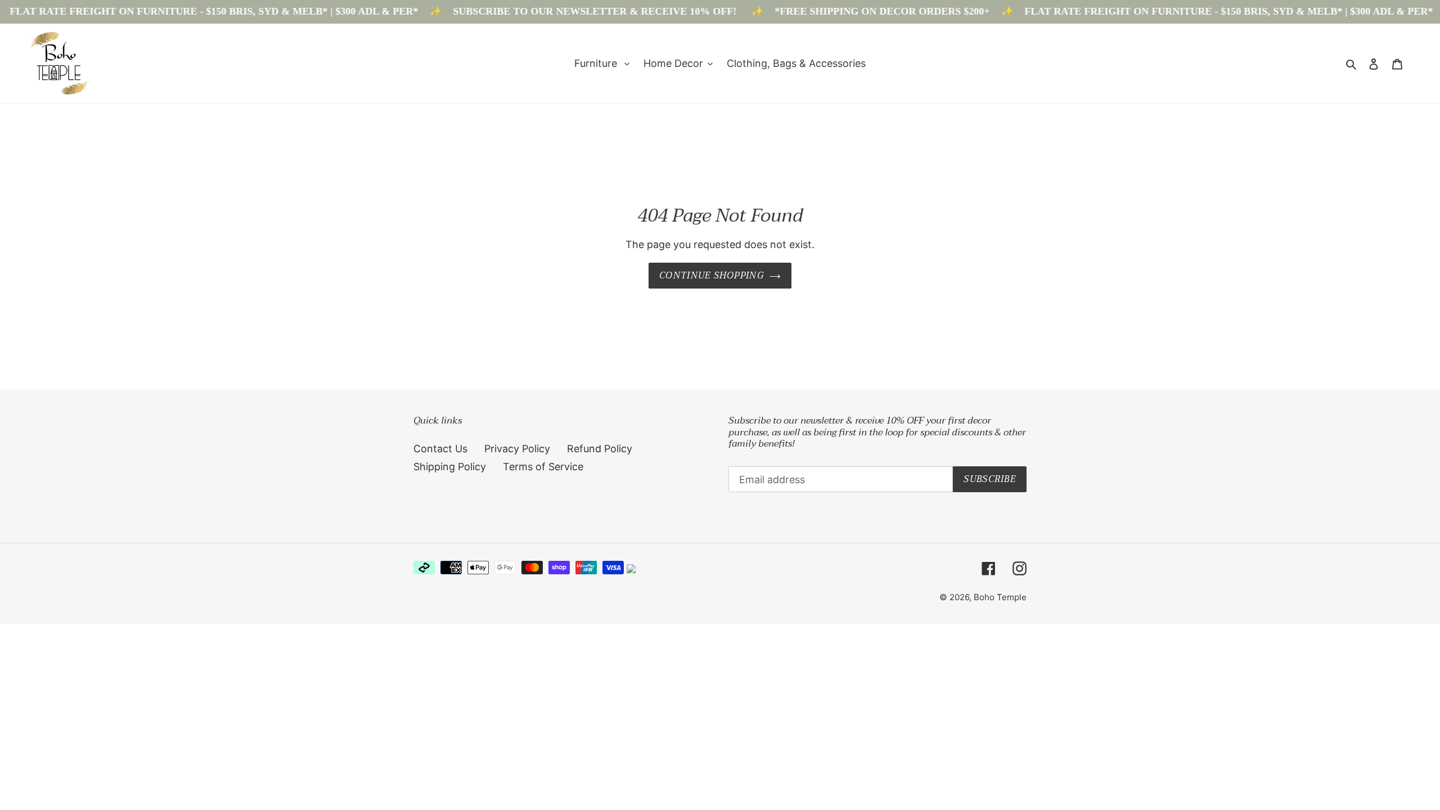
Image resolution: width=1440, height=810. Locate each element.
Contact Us (440, 448)
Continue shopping (711, 276)
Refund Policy (599, 448)
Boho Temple (1000, 597)
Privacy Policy (517, 448)
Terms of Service (543, 466)
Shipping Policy (449, 466)
